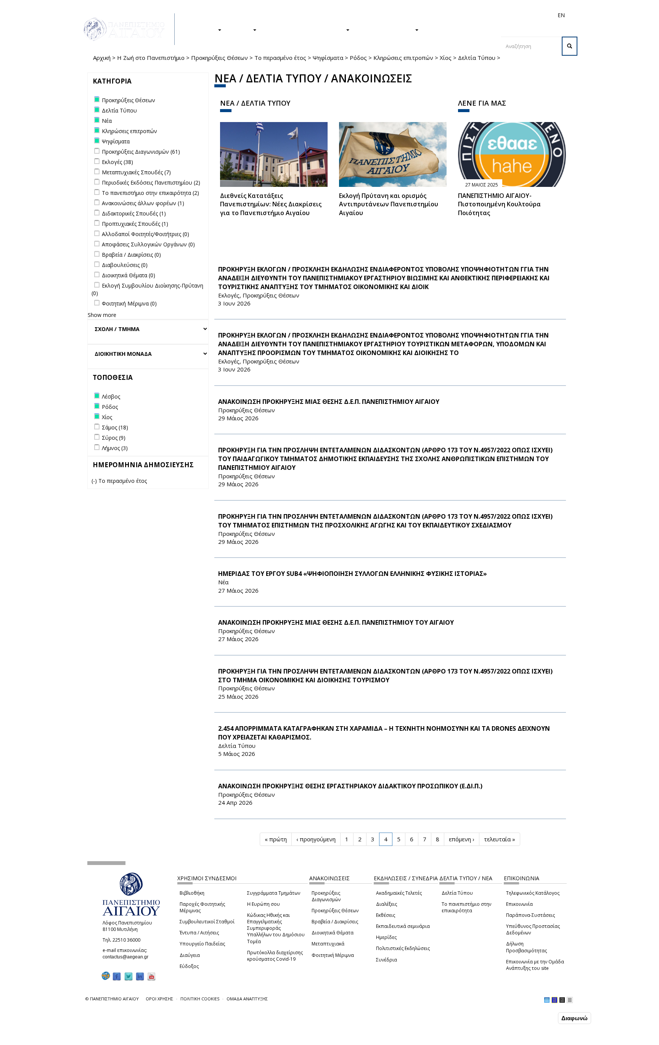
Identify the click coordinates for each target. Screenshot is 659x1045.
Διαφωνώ (574, 1018)
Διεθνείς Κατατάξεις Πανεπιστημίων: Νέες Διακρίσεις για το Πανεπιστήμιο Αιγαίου (270, 204)
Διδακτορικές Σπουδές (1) (134, 213)
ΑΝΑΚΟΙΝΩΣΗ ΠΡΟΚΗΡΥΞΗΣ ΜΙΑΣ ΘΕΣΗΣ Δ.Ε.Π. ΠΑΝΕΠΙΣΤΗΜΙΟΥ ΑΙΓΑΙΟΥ (328, 401)
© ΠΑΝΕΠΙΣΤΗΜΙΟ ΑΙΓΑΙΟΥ (112, 999)
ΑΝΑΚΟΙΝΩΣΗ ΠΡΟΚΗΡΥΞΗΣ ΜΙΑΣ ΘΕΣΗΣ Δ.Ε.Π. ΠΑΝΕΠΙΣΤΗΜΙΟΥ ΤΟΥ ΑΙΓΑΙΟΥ (336, 622)
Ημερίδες (386, 937)
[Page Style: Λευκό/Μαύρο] (562, 1000)
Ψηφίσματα (328, 57)
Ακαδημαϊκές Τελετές (399, 893)
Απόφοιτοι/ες (425, 15)
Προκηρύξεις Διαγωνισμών (326, 896)
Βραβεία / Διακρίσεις (335, 921)
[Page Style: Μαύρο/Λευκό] (570, 1000)
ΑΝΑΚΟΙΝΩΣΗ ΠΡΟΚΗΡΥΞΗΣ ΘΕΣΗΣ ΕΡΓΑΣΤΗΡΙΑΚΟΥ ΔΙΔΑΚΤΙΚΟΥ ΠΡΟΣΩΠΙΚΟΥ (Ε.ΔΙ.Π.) (350, 786)
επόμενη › (461, 839)
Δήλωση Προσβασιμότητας (526, 946)
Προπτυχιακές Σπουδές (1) (135, 223)
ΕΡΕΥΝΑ (240, 29)
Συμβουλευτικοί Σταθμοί (207, 921)
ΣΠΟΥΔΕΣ (202, 29)
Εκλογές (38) (117, 162)
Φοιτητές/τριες (388, 15)
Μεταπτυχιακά (328, 943)
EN (561, 15)
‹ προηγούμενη (316, 839)
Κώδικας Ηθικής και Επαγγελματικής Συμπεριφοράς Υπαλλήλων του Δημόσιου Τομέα (276, 928)
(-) (95, 480)
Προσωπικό (480, 15)
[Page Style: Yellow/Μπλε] (554, 1000)
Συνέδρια (386, 960)
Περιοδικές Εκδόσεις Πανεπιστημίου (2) (151, 182)
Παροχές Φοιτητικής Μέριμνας (202, 907)
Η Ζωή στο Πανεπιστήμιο (151, 57)
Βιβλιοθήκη (192, 893)
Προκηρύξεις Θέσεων (219, 57)
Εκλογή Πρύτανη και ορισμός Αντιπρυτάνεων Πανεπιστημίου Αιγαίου (388, 204)
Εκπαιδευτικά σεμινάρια (403, 926)
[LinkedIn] (140, 976)
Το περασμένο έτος (280, 57)
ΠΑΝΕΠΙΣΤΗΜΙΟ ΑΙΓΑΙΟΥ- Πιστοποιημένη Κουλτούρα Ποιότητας (499, 204)
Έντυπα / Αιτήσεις (199, 932)
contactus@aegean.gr (128, 957)
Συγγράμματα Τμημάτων (273, 893)
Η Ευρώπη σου (263, 904)
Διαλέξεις (386, 904)
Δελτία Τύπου (476, 57)
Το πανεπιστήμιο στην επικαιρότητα (466, 907)
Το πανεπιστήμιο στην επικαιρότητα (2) (150, 192)
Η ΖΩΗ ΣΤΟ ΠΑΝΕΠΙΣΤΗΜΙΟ (305, 29)
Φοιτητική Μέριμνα (333, 955)
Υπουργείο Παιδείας (202, 943)
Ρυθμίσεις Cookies (93, 1038)
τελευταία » (499, 839)
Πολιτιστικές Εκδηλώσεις (403, 948)
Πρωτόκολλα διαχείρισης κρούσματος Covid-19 (275, 955)
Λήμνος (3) (115, 448)
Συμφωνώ (540, 1018)
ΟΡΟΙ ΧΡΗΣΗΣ (159, 999)
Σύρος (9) (113, 437)
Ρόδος (358, 57)
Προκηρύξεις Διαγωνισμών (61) (141, 151)
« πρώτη (276, 839)
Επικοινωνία (519, 904)
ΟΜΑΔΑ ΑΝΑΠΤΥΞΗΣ (247, 999)
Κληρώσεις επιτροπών (403, 57)
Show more (102, 314)
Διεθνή (453, 15)
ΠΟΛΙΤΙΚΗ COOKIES (199, 999)
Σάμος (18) (115, 427)
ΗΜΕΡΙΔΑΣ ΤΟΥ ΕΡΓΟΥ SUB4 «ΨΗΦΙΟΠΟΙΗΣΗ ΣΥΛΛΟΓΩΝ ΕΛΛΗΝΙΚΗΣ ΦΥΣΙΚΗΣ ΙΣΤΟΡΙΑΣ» (352, 573)
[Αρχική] (128, 29)
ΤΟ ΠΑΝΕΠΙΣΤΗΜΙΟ (386, 29)
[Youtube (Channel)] (151, 976)
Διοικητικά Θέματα (333, 932)
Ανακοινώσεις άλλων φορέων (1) (143, 203)
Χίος (446, 57)
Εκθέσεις (385, 915)
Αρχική (102, 57)
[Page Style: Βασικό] (547, 1000)
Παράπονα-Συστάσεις (530, 915)
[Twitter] (128, 976)
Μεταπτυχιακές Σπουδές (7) (136, 172)
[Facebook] (117, 976)
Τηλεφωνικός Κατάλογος (532, 893)
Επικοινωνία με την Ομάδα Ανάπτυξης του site (535, 964)
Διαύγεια (190, 955)
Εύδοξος (189, 966)
